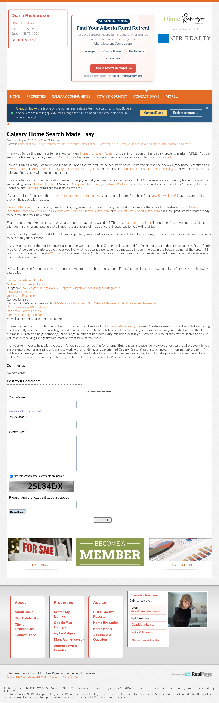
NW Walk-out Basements (139, 303)
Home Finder (102, 629)
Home (15, 96)
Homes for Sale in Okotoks (176, 144)
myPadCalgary (65, 633)
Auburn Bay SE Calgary (48, 169)
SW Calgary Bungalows (39, 288)
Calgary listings (166, 157)
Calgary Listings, (27, 144)
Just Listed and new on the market (77, 195)
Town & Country (112, 96)
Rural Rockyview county (125, 184)
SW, (62, 157)
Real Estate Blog (27, 618)
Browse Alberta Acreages (110, 68)
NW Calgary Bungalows (104, 288)
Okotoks (32, 188)
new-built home (17, 169)
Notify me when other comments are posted (38, 476)
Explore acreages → (186, 112)
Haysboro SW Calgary (161, 169)
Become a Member (110, 560)
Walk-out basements (21, 207)
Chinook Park (132, 169)
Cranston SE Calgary (82, 169)
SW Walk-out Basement (70, 303)
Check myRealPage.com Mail (26, 676)
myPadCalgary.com (142, 632)
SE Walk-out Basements (104, 303)
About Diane (24, 612)
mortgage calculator (137, 222)
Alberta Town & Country (145, 640)
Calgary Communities (71, 96)
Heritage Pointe (43, 184)
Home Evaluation (106, 622)
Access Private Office (63, 676)
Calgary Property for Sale (51, 144)
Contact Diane (146, 96)
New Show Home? (163, 195)
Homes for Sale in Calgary (145, 144)
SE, (67, 157)
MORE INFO (180, 556)
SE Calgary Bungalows (71, 288)
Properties (36, 96)
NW (73, 157)
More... (172, 96)
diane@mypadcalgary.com (145, 611)
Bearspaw (77, 184)
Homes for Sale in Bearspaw (114, 144)
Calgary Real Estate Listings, (81, 144)
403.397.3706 (27, 40)
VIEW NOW (40, 556)
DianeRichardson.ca (69, 639)
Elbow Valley (93, 184)
